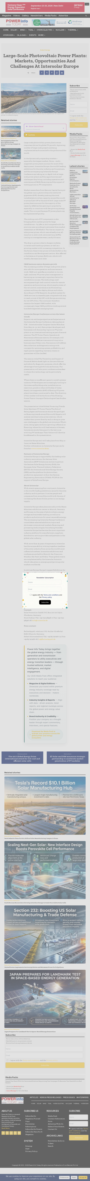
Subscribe (45, 602)
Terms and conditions (51, 595)
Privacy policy (47, 597)
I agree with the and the (46, 596)
